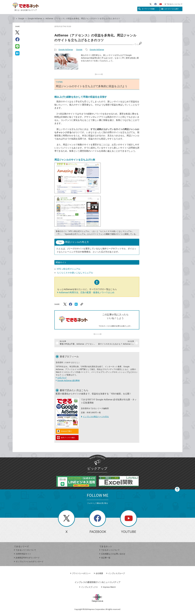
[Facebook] (155, 4)
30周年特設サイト (23, 554)
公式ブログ (62, 377)
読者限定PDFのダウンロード (28, 557)
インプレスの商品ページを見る (96, 416)
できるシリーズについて (26, 550)
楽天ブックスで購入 (68, 438)
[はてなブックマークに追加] (17, 53)
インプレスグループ (116, 573)
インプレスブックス (89, 587)
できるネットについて (174, 4)
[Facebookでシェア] (17, 39)
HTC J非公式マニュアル (68, 269)
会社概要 (99, 573)
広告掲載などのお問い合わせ (113, 554)
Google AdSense (35, 18)
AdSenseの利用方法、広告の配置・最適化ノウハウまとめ (86, 292)
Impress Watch (109, 587)
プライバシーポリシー (81, 573)
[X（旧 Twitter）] (150, 4)
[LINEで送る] (17, 46)
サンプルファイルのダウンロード (30, 561)
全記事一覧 (105, 557)
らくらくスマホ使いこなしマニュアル (75, 272)
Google (21, 18)
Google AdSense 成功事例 (68, 380)
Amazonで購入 (66, 431)
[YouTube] (160, 4)
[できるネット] (14, 18)
